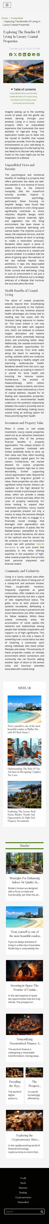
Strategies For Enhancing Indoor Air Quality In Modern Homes (25, 882)
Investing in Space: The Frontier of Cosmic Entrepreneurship (25, 990)
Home (5, 18)
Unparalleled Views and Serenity (23, 93)
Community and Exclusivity (23, 103)
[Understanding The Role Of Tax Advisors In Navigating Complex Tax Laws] (24, 752)
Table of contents (25, 89)
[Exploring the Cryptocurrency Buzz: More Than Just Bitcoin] (24, 1120)
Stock (23, 1182)
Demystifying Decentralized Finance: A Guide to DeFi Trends (24, 1043)
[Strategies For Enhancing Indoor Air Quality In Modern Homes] (24, 862)
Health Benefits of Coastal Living (23, 96)
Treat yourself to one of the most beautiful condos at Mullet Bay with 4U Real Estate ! (24, 729)
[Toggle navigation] (7, 5)
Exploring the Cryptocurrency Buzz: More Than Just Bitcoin (24, 1139)
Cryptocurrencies (23, 1197)
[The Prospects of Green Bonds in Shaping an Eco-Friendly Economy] (34, 1072)
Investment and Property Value (23, 100)
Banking (23, 1192)
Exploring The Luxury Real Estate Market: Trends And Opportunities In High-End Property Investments (21, 816)
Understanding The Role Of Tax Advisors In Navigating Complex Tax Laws (24, 772)
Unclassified (17, 18)
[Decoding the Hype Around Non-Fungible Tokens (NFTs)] (14, 1072)
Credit (23, 1178)
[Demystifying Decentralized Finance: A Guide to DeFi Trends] (24, 1024)
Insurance (23, 1187)
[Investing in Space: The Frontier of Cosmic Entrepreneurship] (24, 970)
